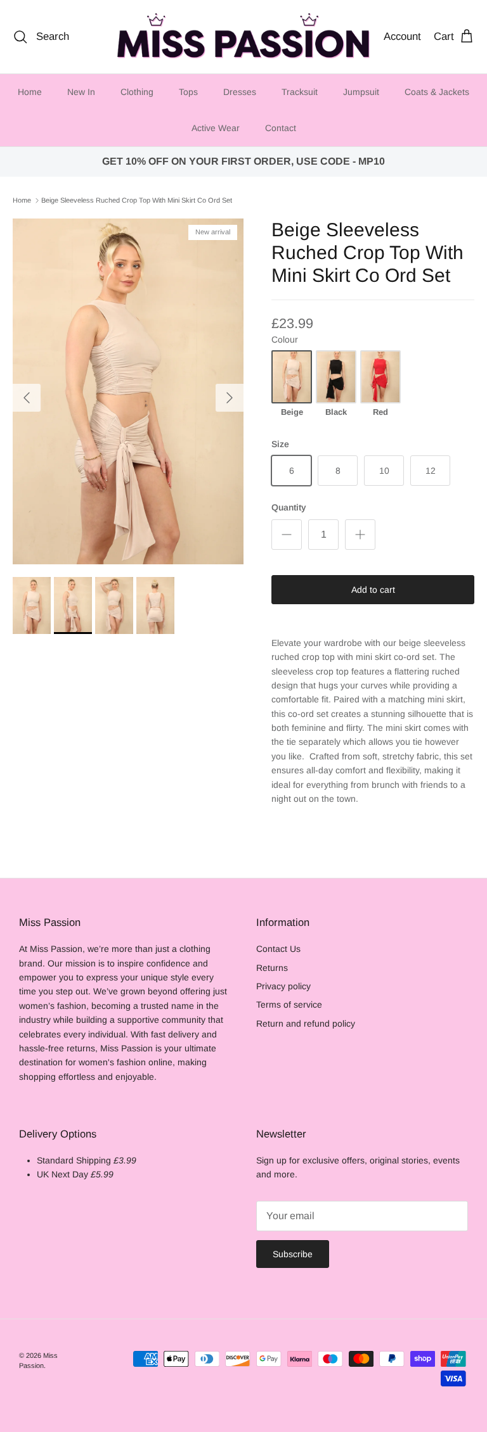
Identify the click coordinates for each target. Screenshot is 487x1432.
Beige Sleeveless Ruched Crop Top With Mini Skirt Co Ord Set (136, 200)
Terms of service (289, 1004)
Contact (280, 128)
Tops (188, 92)
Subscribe (293, 1254)
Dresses (239, 92)
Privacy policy (283, 986)
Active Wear (216, 128)
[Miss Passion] (243, 37)
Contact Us (278, 949)
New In (81, 92)
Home (30, 92)
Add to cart (373, 590)
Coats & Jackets (437, 92)
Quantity (288, 507)
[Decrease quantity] (286, 534)
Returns (272, 968)
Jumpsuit (361, 92)
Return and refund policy (305, 1023)
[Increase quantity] (360, 534)
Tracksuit (300, 92)
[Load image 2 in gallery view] (128, 391)
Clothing (136, 92)
